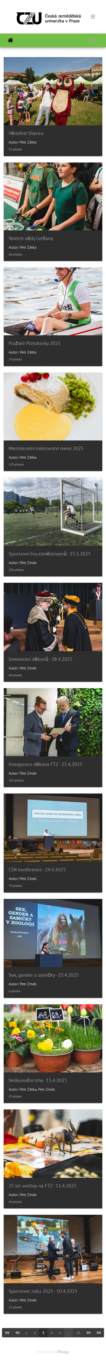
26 (78, 1332)
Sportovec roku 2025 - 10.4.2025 (43, 1291)
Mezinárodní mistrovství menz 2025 (46, 448)
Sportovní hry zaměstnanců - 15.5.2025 (50, 554)
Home (10, 40)
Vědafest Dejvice (26, 133)
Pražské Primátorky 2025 (35, 343)
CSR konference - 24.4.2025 (37, 869)
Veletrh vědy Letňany (31, 238)
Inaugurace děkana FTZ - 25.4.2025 (45, 764)
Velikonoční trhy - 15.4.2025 (38, 1080)
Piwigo (63, 1351)
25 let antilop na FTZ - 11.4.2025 (43, 1186)
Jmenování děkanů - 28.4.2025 (40, 659)
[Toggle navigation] (93, 16)
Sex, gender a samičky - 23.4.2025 (44, 975)
